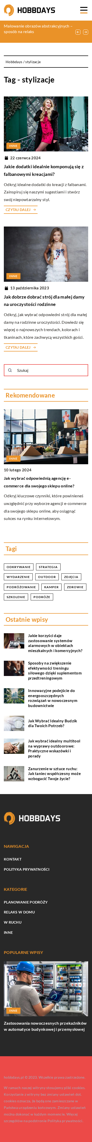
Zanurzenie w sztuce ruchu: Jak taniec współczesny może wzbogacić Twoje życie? (54, 773)
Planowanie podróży (26, 902)
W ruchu (12, 922)
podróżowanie (21, 587)
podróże (41, 597)
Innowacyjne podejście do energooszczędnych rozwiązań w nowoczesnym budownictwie (52, 698)
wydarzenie (18, 577)
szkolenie (16, 597)
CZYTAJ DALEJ (18, 209)
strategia (48, 567)
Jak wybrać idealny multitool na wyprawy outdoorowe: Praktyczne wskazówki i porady (54, 748)
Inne (8, 932)
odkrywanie (19, 567)
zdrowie (75, 587)
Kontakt (12, 859)
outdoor (47, 577)
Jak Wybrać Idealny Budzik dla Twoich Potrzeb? (52, 723)
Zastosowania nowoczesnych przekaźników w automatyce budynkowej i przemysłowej (45, 1026)
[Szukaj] (10, 370)
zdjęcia (71, 577)
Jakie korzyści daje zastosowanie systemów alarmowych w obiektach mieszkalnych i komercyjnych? (55, 643)
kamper (51, 587)
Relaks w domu (19, 912)
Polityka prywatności (26, 869)
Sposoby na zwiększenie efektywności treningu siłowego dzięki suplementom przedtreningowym (55, 670)
